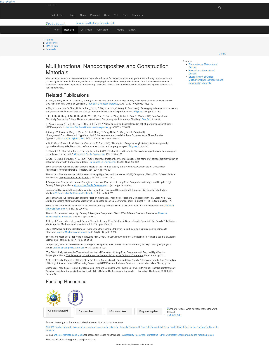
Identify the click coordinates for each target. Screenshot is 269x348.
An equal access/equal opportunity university (96, 327)
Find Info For (57, 15)
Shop (106, 15)
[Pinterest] (178, 315)
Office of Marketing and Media (69, 334)
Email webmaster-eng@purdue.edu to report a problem (187, 334)
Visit (116, 15)
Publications (103, 29)
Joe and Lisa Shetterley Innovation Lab (95, 22)
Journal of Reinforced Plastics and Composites (87, 127)
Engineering (52, 42)
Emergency (137, 15)
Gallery (132, 29)
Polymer (138, 111)
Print (223, 53)
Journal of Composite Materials (102, 103)
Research (69, 29)
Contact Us (152, 334)
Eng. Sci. (146, 119)
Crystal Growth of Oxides (201, 76)
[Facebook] (167, 315)
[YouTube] (173, 315)
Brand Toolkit (170, 327)
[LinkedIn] (180, 315)
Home (57, 29)
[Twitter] (170, 315)
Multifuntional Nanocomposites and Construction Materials (206, 81)
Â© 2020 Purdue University (59, 327)
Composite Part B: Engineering (89, 154)
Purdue (49, 39)
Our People (86, 29)
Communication (57, 310)
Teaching (119, 29)
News (83, 15)
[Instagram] (175, 315)
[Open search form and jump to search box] (219, 7)
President (95, 15)
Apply (73, 15)
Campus (84, 311)
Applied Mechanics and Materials (73, 232)
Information (115, 311)
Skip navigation (7, 1)
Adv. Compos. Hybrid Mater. (71, 138)
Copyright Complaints (151, 327)
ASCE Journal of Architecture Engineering (73, 193)
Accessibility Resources (133, 334)
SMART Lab (52, 45)
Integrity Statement (129, 327)
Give (125, 15)
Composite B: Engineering (102, 161)
